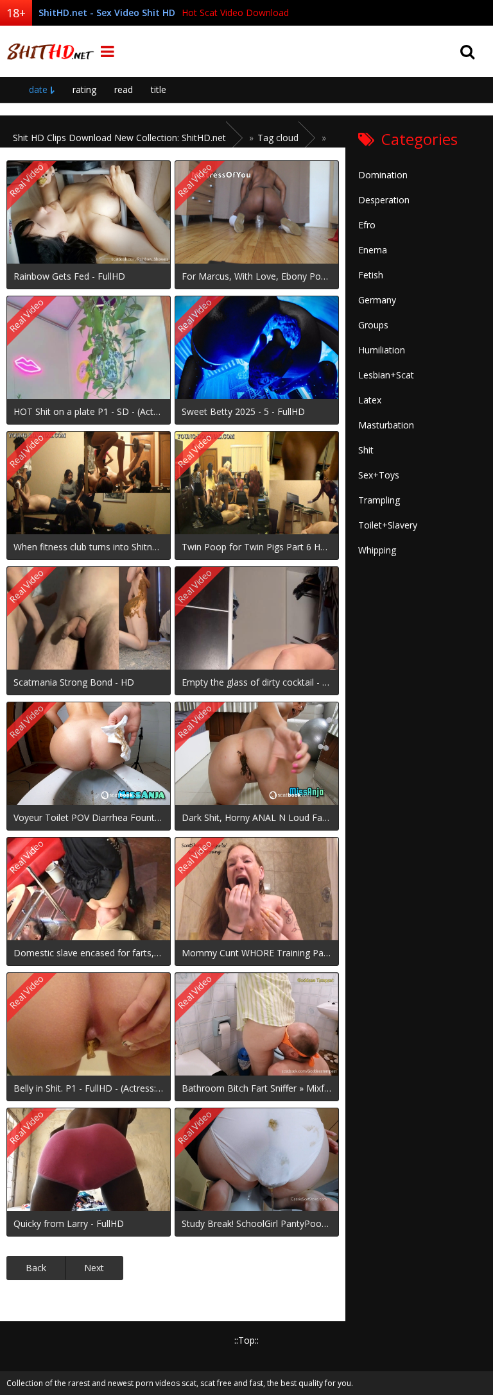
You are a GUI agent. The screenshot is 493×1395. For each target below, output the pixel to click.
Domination (383, 175)
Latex (369, 400)
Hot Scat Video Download (235, 12)
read (123, 89)
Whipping (377, 550)
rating (84, 89)
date (38, 89)
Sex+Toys (378, 475)
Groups (373, 325)
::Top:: (246, 1340)
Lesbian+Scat (386, 375)
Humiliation (381, 350)
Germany (377, 300)
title (158, 89)
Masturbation (386, 425)
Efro (367, 225)
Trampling (379, 500)
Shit (366, 450)
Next (94, 1268)
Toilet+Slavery (387, 525)
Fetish (370, 275)
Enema (372, 250)
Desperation (384, 200)
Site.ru (48, 51)
